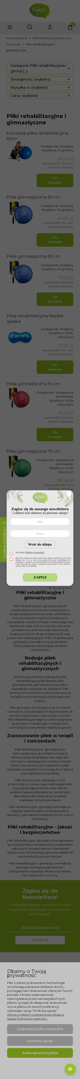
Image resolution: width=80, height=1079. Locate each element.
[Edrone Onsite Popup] (40, 539)
